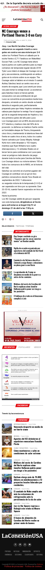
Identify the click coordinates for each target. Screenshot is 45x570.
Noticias (20, 226)
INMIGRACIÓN (26, 551)
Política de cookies (33, 566)
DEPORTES (37, 551)
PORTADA (8, 551)
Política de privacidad (13, 566)
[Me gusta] (3, 219)
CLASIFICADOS (29, 554)
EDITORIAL (39, 554)
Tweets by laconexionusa (13, 414)
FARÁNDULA (8, 554)
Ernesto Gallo (11, 42)
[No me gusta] (10, 219)
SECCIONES (18, 554)
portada (30, 226)
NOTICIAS (17, 551)
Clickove (40, 564)
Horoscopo (35, 399)
